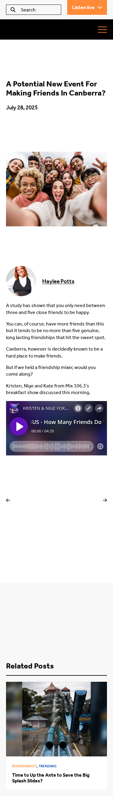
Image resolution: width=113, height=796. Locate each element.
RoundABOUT (24, 766)
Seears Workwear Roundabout (40, 29)
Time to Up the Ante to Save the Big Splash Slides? (50, 778)
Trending (48, 766)
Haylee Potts (58, 281)
